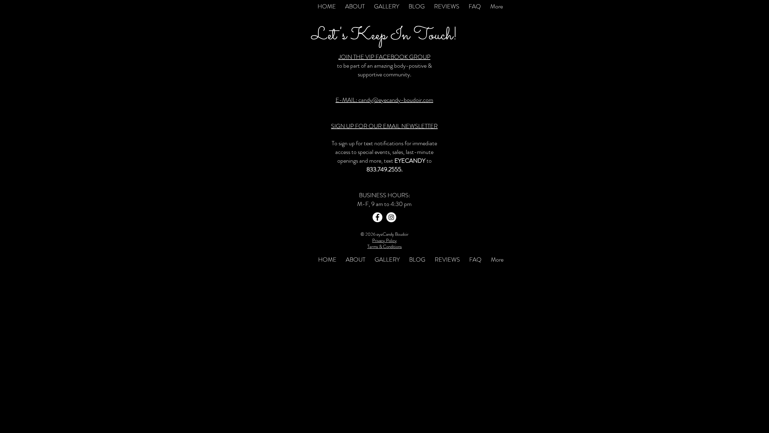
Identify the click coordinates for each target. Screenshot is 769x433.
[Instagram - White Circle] (391, 217)
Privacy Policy (384, 240)
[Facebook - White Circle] (377, 217)
